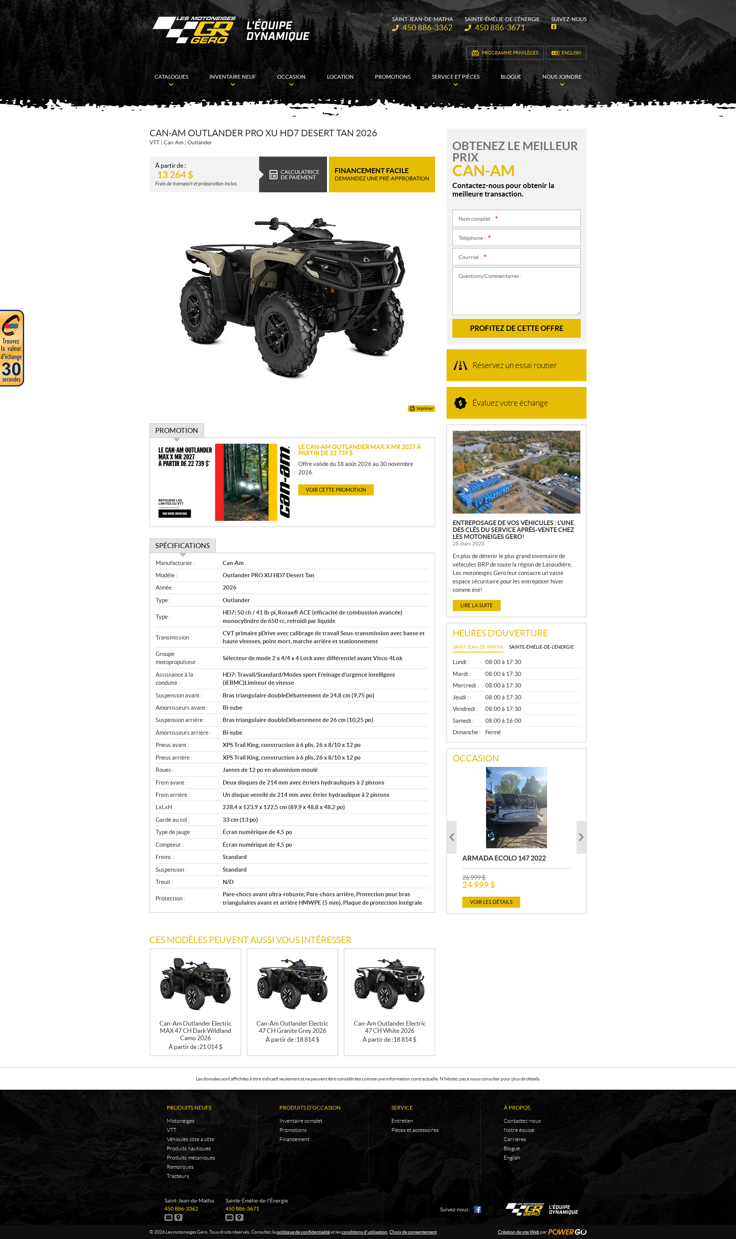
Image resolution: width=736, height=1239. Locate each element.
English (571, 52)
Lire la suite (476, 605)
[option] (517, 837)
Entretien (402, 1121)
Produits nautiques (189, 1148)
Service (402, 1108)
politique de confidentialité (303, 1231)
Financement (294, 1139)
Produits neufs (189, 1108)
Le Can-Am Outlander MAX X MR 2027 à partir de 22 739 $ (359, 449)
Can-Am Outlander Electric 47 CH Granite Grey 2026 (292, 1027)
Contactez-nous (522, 1121)
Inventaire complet (300, 1121)
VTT (171, 1130)
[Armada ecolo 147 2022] (516, 807)
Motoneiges (180, 1121)
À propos (517, 1108)
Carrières (515, 1139)
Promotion (176, 430)
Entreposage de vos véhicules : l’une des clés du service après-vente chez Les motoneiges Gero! (513, 529)
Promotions (293, 1130)
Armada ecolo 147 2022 (504, 858)
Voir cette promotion (336, 490)
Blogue (512, 1148)
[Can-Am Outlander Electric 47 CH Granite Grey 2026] (292, 984)
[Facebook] (477, 1209)
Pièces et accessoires (415, 1130)
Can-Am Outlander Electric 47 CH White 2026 (390, 1027)
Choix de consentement (413, 1231)
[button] (452, 837)
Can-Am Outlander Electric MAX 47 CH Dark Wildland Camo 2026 (195, 1030)
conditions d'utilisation (365, 1231)
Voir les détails (491, 902)
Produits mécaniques (191, 1158)
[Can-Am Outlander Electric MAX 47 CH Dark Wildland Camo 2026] (195, 984)
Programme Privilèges (510, 52)
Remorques (180, 1167)
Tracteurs (178, 1176)
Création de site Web (518, 1231)
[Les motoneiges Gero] (232, 30)
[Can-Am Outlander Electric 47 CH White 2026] (389, 984)
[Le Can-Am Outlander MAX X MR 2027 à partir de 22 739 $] (224, 482)
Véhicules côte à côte (190, 1139)
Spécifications (182, 546)
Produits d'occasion (310, 1108)
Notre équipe (519, 1130)
